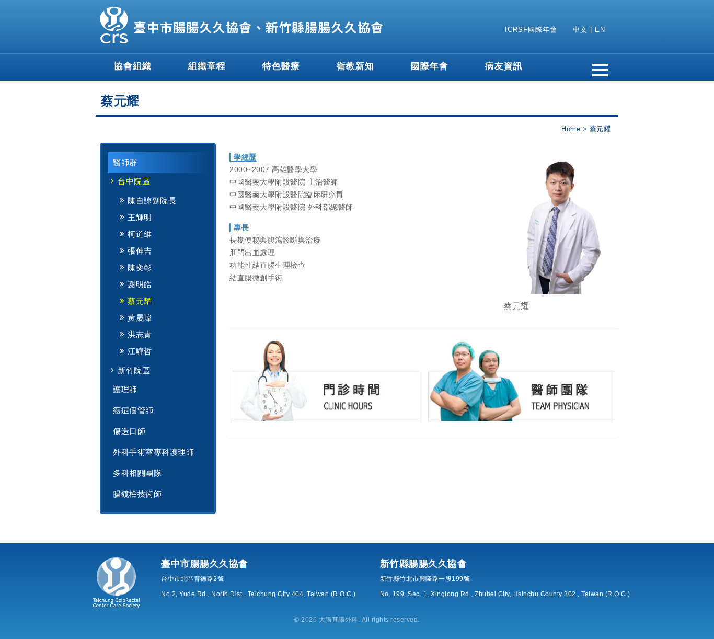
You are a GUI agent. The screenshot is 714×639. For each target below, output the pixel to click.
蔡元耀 (140, 300)
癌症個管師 (133, 410)
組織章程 (207, 66)
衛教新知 (355, 66)
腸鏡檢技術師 (137, 493)
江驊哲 (140, 351)
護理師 (125, 389)
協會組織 (133, 66)
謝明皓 (140, 284)
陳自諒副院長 (152, 200)
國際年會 (429, 66)
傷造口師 (129, 431)
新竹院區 (134, 370)
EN (600, 29)
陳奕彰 (140, 267)
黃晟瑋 (140, 317)
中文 (580, 29)
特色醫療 (281, 66)
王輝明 (140, 217)
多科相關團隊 (137, 473)
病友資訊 (504, 66)
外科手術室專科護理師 (153, 452)
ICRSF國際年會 (531, 29)
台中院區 (134, 181)
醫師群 (125, 162)
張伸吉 (140, 250)
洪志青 (140, 334)
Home (570, 129)
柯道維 (140, 234)
